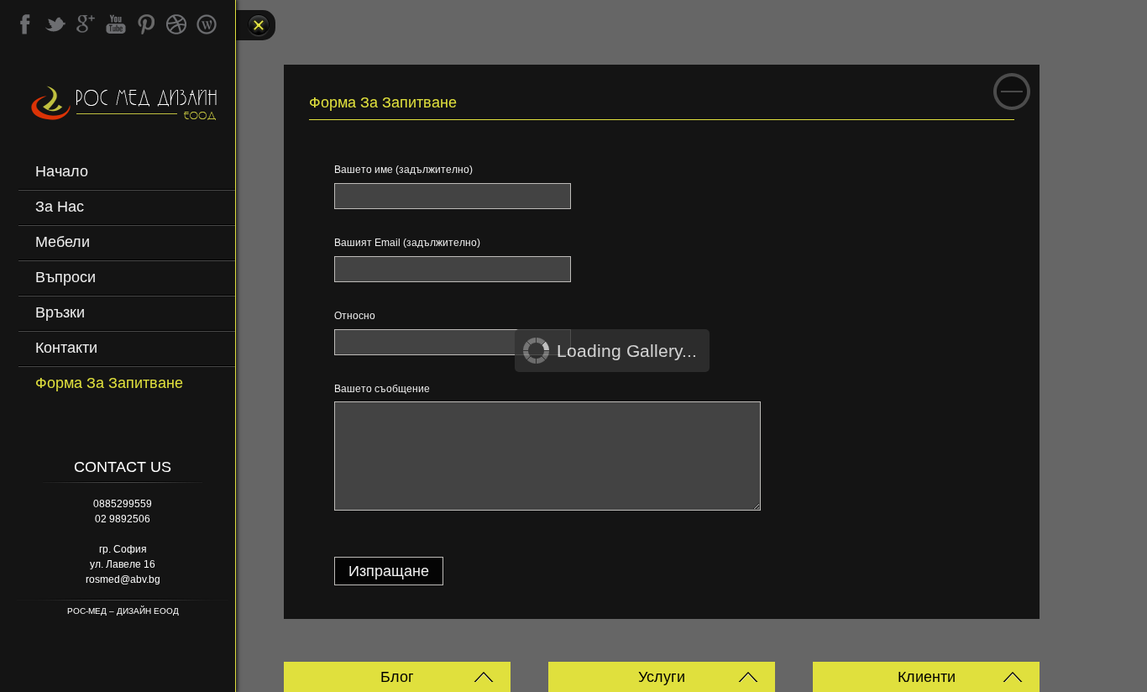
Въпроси (65, 277)
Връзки (60, 312)
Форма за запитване (109, 383)
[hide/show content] (1011, 92)
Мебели (62, 241)
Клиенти (927, 676)
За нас (59, 206)
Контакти (66, 347)
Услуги (661, 676)
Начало (61, 171)
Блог (397, 676)
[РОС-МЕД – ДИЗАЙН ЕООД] (125, 109)
